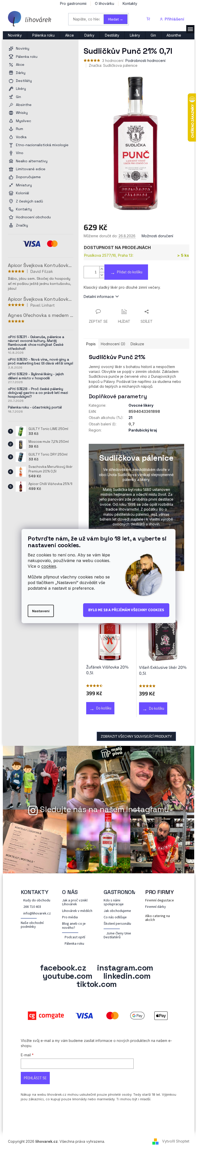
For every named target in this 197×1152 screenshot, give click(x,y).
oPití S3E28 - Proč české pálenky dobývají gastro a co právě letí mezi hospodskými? (38, 393)
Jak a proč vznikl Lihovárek (74, 903)
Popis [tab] (91, 344)
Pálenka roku (74, 944)
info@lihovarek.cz (37, 914)
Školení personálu (117, 924)
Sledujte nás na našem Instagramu (104, 809)
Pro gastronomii (73, 3)
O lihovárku (104, 3)
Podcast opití (75, 937)
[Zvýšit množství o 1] (101, 269)
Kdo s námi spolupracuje (114, 903)
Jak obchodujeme (117, 911)
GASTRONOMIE (122, 892)
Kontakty (130, 3)
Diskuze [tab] (137, 344)
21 (130, 417)
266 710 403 (32, 907)
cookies (48, 566)
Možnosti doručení (157, 236)
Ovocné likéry (141, 405)
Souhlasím (126, 610)
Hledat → (115, 19)
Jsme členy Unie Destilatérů (117, 936)
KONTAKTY (34, 892)
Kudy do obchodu (36, 900)
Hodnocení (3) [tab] (113, 344)
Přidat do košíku (129, 272)
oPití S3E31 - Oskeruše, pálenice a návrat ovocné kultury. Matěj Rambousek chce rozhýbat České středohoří (36, 343)
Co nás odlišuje (115, 917)
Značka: (113, 65)
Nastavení (41, 611)
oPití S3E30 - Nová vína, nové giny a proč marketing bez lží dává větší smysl (40, 361)
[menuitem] (15, 35)
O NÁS (70, 892)
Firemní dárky (155, 907)
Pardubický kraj (143, 430)
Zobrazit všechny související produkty (136, 736)
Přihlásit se (35, 1078)
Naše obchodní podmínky (32, 925)
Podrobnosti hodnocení (145, 60)
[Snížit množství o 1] (101, 275)
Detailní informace (99, 296)
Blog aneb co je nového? (74, 926)
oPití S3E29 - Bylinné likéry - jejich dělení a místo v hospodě (36, 376)
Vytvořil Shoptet (175, 1141)
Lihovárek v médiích (77, 911)
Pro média (70, 917)
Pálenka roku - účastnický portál (35, 407)
